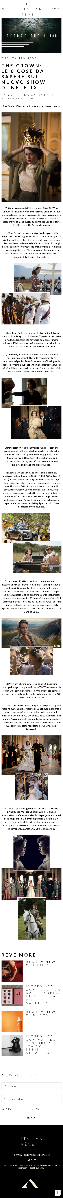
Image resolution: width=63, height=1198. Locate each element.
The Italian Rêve (32, 9)
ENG (8, 1109)
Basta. (41, 1168)
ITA (37, 1109)
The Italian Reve (19, 58)
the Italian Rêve (26, 1166)
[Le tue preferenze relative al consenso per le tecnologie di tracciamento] (58, 1193)
